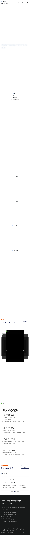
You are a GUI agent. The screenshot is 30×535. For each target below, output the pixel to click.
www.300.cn (25, 532)
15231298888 (7, 512)
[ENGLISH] (23, 2)
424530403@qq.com (10, 519)
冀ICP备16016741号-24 (7, 532)
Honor (15, 346)
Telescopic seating (15, 108)
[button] (13, 89)
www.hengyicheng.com (10, 521)
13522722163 (7, 514)
